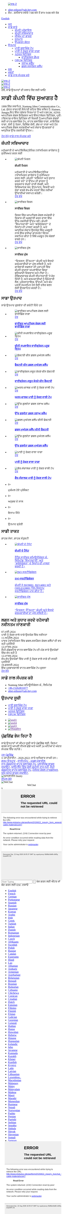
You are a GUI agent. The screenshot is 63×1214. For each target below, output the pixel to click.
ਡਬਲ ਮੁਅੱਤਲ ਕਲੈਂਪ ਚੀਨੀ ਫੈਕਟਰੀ (32, 429)
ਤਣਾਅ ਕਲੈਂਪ (28, 63)
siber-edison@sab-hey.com (22, 9)
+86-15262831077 (18, 688)
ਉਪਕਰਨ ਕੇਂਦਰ (22, 42)
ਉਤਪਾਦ (12, 45)
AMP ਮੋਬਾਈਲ (37, 761)
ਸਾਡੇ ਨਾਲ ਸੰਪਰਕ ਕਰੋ (18, 75)
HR (10, 69)
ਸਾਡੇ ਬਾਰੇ (12, 27)
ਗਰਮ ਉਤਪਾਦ (8, 761)
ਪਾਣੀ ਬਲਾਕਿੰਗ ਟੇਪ (24, 48)
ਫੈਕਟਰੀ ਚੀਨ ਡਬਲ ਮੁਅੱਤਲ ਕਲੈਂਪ (31, 364)
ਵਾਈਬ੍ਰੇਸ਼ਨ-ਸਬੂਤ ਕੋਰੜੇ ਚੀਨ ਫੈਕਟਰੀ (33, 381)
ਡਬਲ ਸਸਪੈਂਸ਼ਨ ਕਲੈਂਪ (32, 66)
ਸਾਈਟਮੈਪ (23, 761)
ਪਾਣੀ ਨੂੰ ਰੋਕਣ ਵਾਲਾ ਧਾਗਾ (27, 51)
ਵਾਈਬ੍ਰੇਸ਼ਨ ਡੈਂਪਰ (30, 57)
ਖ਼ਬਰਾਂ (11, 72)
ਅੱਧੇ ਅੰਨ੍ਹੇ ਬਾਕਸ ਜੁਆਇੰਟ (14, 773)
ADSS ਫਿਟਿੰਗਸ (23, 54)
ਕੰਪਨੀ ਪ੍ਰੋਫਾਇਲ (23, 30)
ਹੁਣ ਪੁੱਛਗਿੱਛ (7, 755)
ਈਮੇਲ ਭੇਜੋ (6, 779)
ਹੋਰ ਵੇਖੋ (5, 136)
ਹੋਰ (16, 317)
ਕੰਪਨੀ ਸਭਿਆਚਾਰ (24, 33)
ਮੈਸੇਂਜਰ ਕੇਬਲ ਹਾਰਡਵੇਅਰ (45, 770)
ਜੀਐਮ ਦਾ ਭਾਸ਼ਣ (23, 36)
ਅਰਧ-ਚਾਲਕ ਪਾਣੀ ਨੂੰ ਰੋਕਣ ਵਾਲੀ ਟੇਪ (33, 397)
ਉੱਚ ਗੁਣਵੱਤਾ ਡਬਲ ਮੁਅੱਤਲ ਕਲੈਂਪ (31, 445)
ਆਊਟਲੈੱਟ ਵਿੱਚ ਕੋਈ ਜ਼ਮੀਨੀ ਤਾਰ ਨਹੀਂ (30, 767)
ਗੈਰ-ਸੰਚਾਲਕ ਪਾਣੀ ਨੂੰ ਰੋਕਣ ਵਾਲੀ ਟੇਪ (33, 478)
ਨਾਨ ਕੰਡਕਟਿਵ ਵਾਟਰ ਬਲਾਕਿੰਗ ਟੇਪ (18, 764)
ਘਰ (10, 24)
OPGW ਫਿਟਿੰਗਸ (23, 60)
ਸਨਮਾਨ (19, 39)
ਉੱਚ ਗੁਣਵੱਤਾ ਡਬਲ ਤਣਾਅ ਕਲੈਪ (31, 413)
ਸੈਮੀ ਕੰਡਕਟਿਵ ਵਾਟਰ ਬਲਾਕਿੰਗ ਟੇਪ (28, 768)
